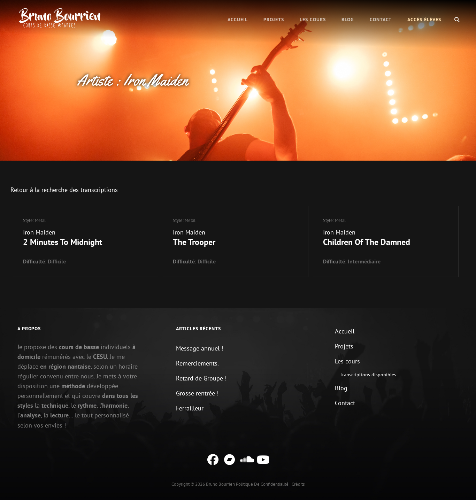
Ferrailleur (190, 408)
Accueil (238, 19)
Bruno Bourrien (220, 484)
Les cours (313, 19)
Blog (347, 19)
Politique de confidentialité (262, 484)
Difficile (57, 261)
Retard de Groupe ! (201, 378)
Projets (273, 19)
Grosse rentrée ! (197, 393)
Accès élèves (424, 19)
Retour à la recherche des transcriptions (64, 190)
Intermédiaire (364, 261)
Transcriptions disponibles (368, 374)
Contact (381, 19)
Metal (40, 220)
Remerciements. (197, 363)
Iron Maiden (39, 232)
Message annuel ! (199, 348)
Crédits (298, 484)
